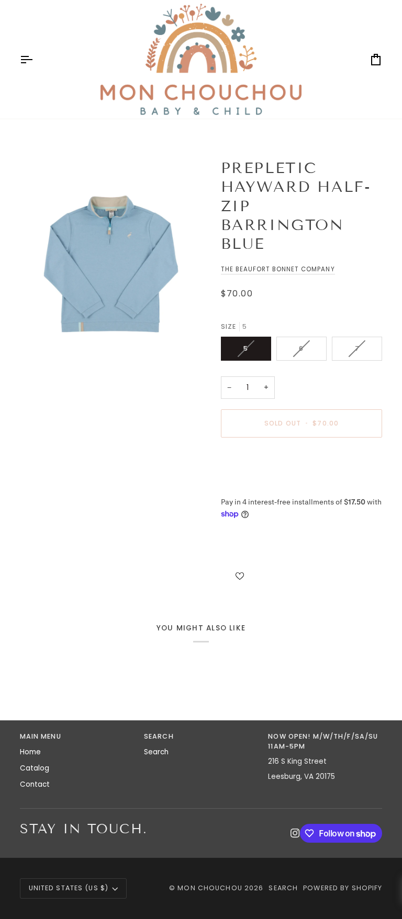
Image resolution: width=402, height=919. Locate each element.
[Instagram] (295, 833)
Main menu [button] (40, 736)
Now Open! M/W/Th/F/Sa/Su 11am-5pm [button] (323, 741)
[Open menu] (35, 59)
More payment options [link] (261, 486)
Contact (35, 784)
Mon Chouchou (209, 887)
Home (30, 752)
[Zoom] (110, 260)
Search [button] (159, 736)
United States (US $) (69, 887)
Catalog (34, 768)
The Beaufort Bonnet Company (278, 269)
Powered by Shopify (342, 887)
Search (156, 752)
